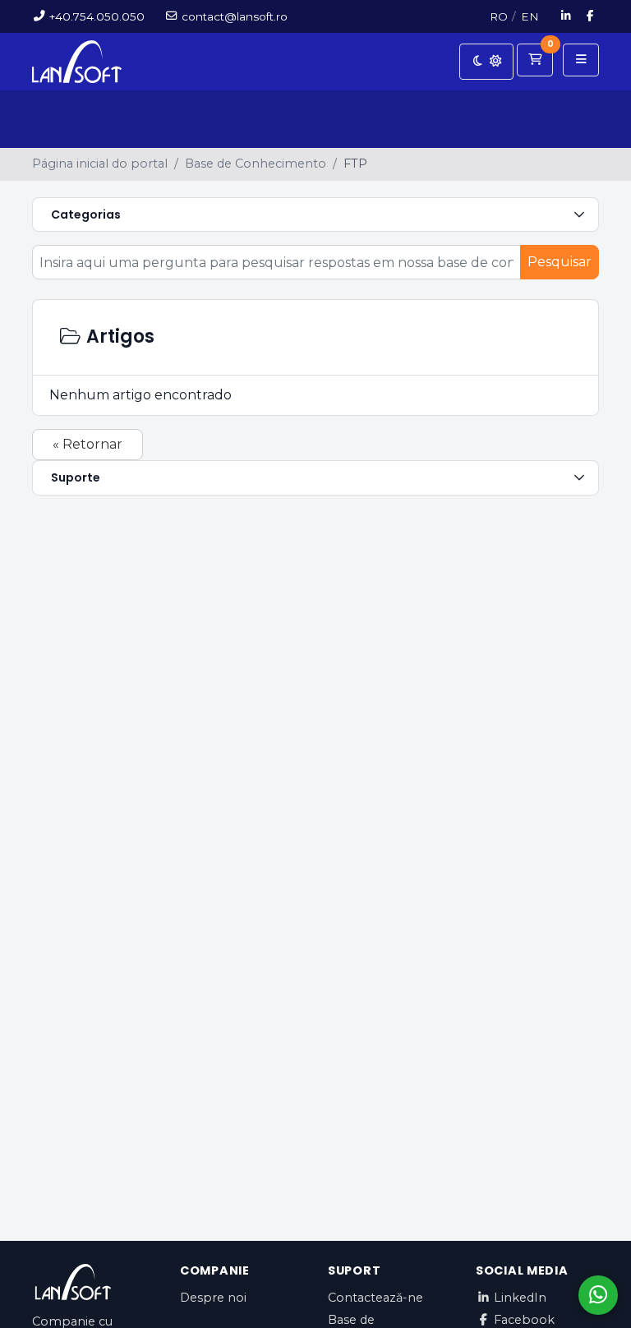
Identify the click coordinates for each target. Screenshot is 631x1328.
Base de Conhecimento (255, 163)
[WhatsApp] (598, 1295)
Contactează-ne (375, 1297)
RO (499, 16)
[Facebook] (591, 16)
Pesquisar (559, 262)
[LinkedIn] (566, 16)
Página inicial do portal (100, 163)
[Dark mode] (486, 62)
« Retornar (87, 444)
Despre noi (213, 1297)
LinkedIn (520, 1297)
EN (530, 16)
